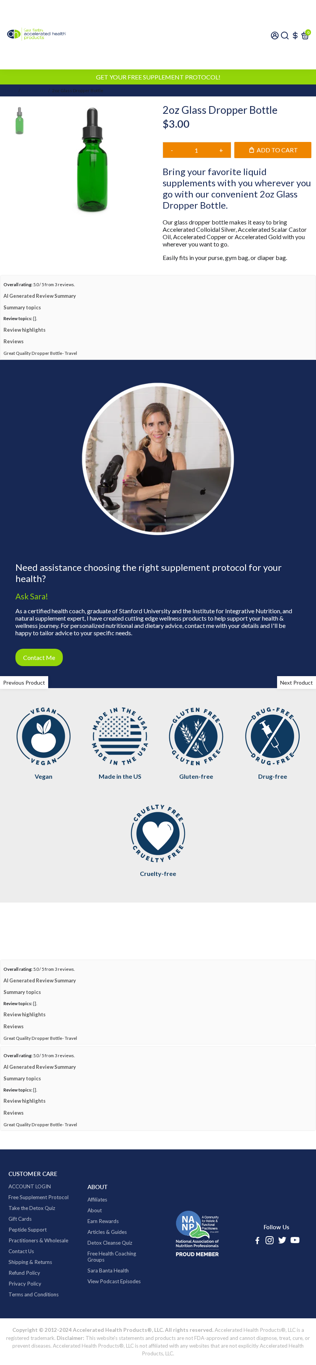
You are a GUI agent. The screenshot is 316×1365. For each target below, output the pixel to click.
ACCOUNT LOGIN (29, 1206)
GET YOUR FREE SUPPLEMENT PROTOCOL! (158, 77)
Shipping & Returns (30, 1282)
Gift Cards (20, 1239)
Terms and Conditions (33, 1314)
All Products (33, 90)
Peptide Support (27, 1250)
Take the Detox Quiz (31, 1228)
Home (9, 90)
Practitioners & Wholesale (38, 1260)
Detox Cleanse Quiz (109, 1263)
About (94, 1230)
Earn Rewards (103, 1241)
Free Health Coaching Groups (111, 1277)
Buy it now (237, 169)
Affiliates (97, 1220)
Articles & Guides (107, 1252)
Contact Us (21, 1271)
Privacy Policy (24, 1304)
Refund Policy (24, 1293)
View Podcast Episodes (114, 1301)
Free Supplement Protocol (38, 1217)
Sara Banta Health (108, 1290)
